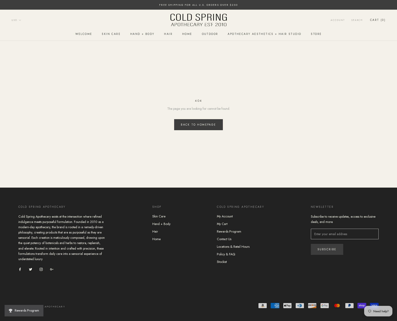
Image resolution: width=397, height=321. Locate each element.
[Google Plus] (51, 269)
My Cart (222, 224)
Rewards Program (229, 231)
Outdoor (210, 34)
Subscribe (327, 249)
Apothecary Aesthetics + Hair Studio (264, 34)
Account (338, 20)
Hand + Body (142, 34)
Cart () (378, 20)
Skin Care (111, 34)
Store (316, 34)
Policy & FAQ (226, 254)
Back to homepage (198, 125)
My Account (225, 216)
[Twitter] (30, 269)
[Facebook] (20, 269)
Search (357, 20)
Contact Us (224, 239)
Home (187, 34)
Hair (168, 34)
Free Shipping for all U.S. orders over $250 (198, 5)
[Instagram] (41, 269)
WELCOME (83, 34)
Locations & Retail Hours (233, 246)
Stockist (222, 261)
